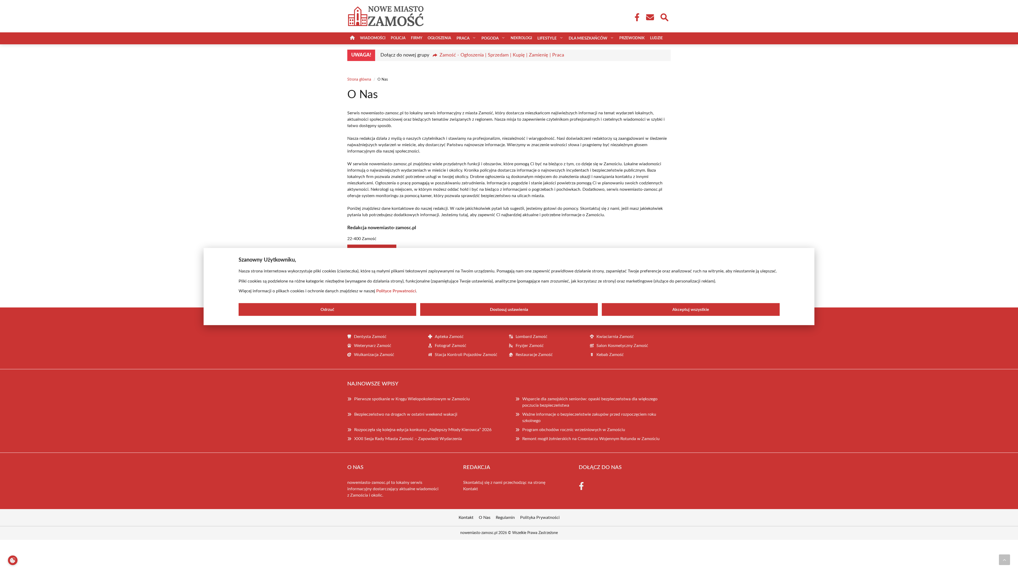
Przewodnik (632, 38)
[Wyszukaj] (664, 16)
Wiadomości (372, 38)
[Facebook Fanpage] (635, 17)
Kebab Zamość (610, 355)
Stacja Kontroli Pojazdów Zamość (466, 355)
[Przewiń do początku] (1004, 559)
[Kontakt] (649, 17)
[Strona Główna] (352, 38)
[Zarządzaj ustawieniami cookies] (12, 560)
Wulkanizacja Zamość (374, 355)
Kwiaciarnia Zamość (615, 337)
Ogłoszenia (439, 38)
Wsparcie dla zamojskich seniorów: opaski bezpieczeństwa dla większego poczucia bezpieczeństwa (589, 402)
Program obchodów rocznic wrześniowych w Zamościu (573, 430)
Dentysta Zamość (370, 337)
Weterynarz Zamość (372, 346)
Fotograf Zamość (450, 346)
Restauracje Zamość (534, 355)
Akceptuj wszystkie (690, 309)
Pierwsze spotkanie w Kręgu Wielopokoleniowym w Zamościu (412, 399)
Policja (398, 38)
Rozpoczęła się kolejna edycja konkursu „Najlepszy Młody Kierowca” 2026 (423, 430)
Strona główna (359, 79)
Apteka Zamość (449, 337)
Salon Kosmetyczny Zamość (622, 346)
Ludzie (656, 38)
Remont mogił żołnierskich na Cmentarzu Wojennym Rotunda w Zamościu (591, 439)
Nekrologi (521, 38)
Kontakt (470, 489)
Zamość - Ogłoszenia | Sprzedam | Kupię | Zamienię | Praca (502, 55)
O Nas (484, 517)
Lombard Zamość (531, 337)
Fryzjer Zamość (530, 346)
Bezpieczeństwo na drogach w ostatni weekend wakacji (405, 414)
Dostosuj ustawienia (509, 309)
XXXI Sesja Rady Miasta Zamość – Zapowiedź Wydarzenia (408, 439)
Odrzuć (327, 309)
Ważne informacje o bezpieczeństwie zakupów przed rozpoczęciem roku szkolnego (589, 417)
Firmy (416, 38)
